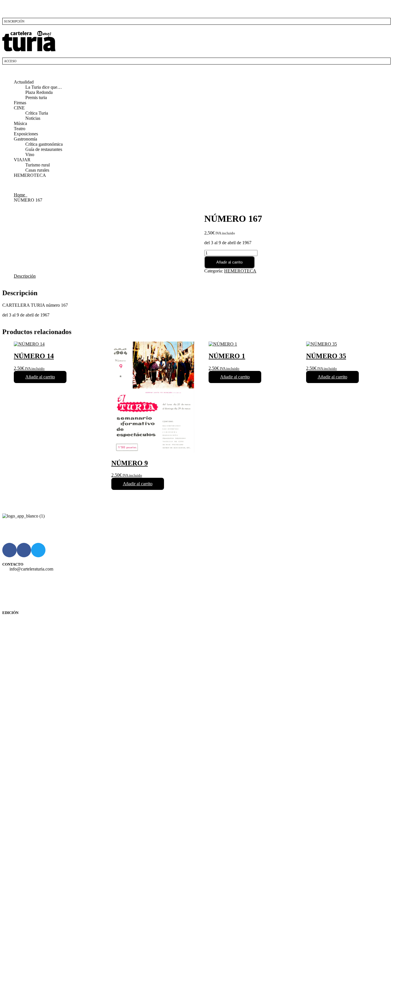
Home (20, 194)
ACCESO (10, 61)
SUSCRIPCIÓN (14, 21)
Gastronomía (25, 139)
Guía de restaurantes (43, 149)
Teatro (19, 128)
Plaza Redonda (39, 92)
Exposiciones (26, 133)
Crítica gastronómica (44, 144)
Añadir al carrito (229, 262)
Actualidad (24, 81)
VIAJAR (22, 159)
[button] (196, 72)
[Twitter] (38, 550)
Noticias (32, 118)
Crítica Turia (36, 113)
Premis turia (36, 97)
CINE (19, 107)
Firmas (20, 102)
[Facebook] (9, 550)
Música (20, 123)
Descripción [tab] (25, 276)
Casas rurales (37, 170)
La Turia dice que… (43, 87)
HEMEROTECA (30, 175)
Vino (29, 154)
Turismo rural (37, 164)
